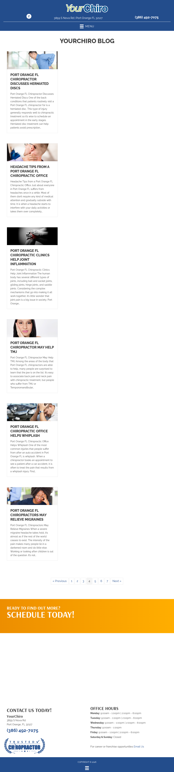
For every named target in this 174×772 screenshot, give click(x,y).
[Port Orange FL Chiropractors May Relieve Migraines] (32, 496)
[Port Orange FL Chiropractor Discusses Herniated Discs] (32, 60)
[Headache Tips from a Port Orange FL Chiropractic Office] (32, 152)
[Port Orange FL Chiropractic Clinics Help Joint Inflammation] (32, 236)
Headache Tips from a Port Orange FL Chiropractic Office (29, 171)
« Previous (60, 581)
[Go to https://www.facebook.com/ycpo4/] (28, 17)
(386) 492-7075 (147, 17)
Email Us (139, 746)
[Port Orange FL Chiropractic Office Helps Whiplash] (32, 412)
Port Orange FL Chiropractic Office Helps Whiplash (29, 431)
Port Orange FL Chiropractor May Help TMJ (32, 347)
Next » (116, 581)
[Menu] (87, 768)
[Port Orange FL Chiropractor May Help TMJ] (32, 328)
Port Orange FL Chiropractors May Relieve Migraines (28, 515)
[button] (139, 613)
